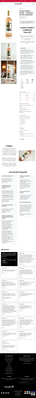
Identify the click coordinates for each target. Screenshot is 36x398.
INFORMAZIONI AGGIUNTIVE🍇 (24, 103)
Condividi (22, 139)
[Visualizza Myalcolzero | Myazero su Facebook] (6, 393)
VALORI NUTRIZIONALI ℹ (22, 115)
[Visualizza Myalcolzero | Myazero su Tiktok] (3, 393)
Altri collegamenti (9, 356)
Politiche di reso (9, 371)
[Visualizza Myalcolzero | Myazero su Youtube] (8, 393)
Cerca (9, 364)
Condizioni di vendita (9, 370)
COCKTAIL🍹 (21, 127)
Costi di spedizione (9, 368)
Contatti (9, 362)
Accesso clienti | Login (9, 359)
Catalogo (21, 8)
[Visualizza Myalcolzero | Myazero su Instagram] (1, 393)
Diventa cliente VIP (9, 361)
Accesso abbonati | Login (9, 358)
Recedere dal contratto (9, 373)
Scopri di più (9, 367)
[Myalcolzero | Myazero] (18, 4)
